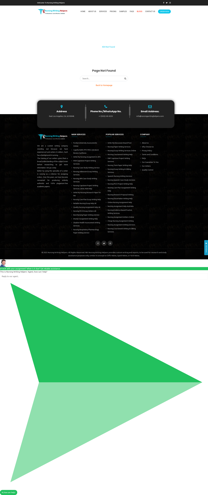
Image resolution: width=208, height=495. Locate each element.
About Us (92, 11)
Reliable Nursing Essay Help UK (84, 203)
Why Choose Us (148, 147)
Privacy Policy (147, 151)
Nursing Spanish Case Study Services (121, 180)
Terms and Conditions (150, 154)
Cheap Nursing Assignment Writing (121, 221)
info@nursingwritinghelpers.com (150, 116)
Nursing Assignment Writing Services (121, 225)
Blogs (139, 11)
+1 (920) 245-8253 (106, 116)
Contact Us (150, 11)
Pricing (113, 11)
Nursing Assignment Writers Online (121, 217)
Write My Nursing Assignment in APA (87, 157)
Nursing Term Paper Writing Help (120, 165)
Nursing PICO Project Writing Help (120, 184)
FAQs (132, 11)
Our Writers (146, 166)
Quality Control (147, 170)
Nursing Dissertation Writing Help (120, 199)
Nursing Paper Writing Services (119, 147)
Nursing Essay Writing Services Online (122, 151)
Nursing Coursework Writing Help (120, 154)
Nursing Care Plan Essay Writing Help (87, 199)
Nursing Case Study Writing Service (86, 168)
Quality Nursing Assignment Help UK (86, 207)
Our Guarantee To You (150, 162)
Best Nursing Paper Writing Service (86, 215)
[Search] (125, 78)
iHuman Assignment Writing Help (85, 219)
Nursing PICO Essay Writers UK (84, 211)
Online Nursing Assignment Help (120, 202)
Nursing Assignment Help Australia (120, 206)
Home (83, 11)
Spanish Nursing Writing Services (120, 176)
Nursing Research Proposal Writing (120, 195)
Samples (123, 11)
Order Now (164, 11)
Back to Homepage (104, 85)
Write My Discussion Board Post (119, 143)
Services (103, 11)
